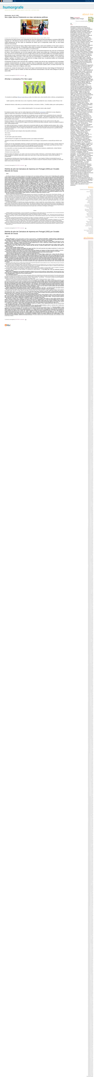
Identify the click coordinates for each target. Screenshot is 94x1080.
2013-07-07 (90, 589)
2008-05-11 (90, 334)
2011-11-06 (90, 519)
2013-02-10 (90, 572)
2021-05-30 (90, 929)
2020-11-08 (90, 897)
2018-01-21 (90, 796)
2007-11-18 (90, 310)
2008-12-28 (90, 366)
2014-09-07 (90, 645)
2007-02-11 (90, 271)
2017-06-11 (90, 776)
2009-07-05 (90, 396)
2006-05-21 (90, 242)
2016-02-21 (90, 714)
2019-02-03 (90, 830)
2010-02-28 (90, 429)
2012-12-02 (90, 567)
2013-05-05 (90, 579)
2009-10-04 (90, 408)
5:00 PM (17, 319)
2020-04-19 (90, 877)
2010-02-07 (90, 425)
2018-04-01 (90, 805)
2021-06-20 (90, 933)
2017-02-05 (90, 759)
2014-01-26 (90, 617)
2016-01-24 (90, 709)
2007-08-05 (90, 298)
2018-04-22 (90, 807)
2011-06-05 (90, 497)
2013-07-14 (90, 590)
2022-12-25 (90, 979)
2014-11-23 (90, 658)
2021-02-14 (90, 913)
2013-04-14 (90, 576)
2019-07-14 (90, 845)
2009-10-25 (90, 411)
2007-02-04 (90, 270)
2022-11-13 (90, 976)
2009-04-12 (90, 382)
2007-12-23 (90, 315)
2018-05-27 (90, 813)
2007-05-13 (90, 285)
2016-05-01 (90, 725)
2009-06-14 (90, 392)
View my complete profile (82, 21)
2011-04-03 (90, 487)
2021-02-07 (90, 912)
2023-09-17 (90, 995)
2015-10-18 (90, 695)
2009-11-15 (90, 414)
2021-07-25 (90, 938)
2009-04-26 (90, 385)
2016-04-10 (90, 721)
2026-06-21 (90, 1072)
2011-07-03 (90, 501)
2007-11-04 (90, 308)
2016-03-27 (90, 719)
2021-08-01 (90, 939)
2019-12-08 (90, 857)
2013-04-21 (90, 577)
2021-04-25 (90, 924)
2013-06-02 (90, 584)
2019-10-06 (90, 850)
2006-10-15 (90, 254)
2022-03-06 (90, 960)
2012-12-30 (90, 571)
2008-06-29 (90, 342)
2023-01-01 (90, 980)
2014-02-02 (90, 618)
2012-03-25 (90, 541)
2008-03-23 (90, 327)
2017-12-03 (90, 792)
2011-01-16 (90, 476)
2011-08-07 (90, 507)
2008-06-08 (90, 338)
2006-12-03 (90, 261)
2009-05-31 (90, 390)
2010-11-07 (90, 465)
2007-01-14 (90, 267)
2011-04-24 (90, 490)
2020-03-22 (90, 872)
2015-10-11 (90, 694)
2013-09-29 (90, 598)
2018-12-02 (90, 822)
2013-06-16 (90, 586)
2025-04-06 (90, 1042)
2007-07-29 (90, 297)
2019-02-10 (90, 831)
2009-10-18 (90, 410)
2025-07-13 (90, 1048)
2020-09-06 (90, 888)
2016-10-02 (90, 739)
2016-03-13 (90, 717)
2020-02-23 (90, 869)
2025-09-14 (90, 1049)
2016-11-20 (90, 747)
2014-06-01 (90, 637)
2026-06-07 (90, 1070)
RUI (92, 226)
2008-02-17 (90, 323)
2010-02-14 (90, 426)
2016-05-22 (90, 728)
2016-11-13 (90, 746)
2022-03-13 (90, 961)
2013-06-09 (90, 585)
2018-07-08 (90, 814)
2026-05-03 (90, 1066)
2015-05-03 (90, 677)
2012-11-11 (90, 565)
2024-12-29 (90, 1028)
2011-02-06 (90, 479)
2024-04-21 (90, 1012)
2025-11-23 (90, 1054)
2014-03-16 (90, 625)
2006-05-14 (90, 240)
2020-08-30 (90, 886)
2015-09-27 (90, 692)
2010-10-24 (90, 463)
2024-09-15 (90, 1017)
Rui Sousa (91, 229)
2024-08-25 (90, 1015)
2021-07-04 (90, 935)
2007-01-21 (90, 268)
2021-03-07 (90, 916)
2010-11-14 (90, 466)
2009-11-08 (90, 413)
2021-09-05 (90, 943)
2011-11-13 (90, 520)
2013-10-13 (90, 600)
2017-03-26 (90, 767)
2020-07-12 (90, 883)
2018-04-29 (90, 808)
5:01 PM (17, 228)
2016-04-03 (90, 720)
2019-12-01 (90, 856)
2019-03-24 (90, 836)
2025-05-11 (90, 1047)
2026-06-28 (90, 1074)
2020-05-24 (90, 882)
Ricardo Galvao (89, 224)
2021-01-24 (90, 910)
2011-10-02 (90, 513)
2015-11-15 (90, 699)
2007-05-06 (90, 283)
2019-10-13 (90, 851)
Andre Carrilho (90, 198)
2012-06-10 (90, 553)
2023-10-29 (90, 998)
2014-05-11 (90, 633)
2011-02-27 (90, 481)
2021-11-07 (90, 944)
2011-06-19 (90, 499)
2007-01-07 (90, 266)
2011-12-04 (90, 523)
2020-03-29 (90, 873)
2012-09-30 (90, 561)
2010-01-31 (90, 424)
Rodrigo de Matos (89, 225)
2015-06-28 (90, 685)
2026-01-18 (90, 1059)
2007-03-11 (90, 275)
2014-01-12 (90, 615)
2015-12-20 (90, 704)
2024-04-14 (90, 1011)
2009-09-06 (90, 403)
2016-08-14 (90, 736)
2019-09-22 (90, 848)
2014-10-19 (90, 652)
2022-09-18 (90, 973)
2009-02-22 (90, 375)
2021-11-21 (90, 946)
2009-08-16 (90, 402)
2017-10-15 (90, 784)
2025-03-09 (90, 1037)
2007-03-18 (90, 276)
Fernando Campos (89, 204)
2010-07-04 (90, 448)
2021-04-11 (90, 922)
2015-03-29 (90, 674)
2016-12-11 (90, 750)
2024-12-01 (90, 1024)
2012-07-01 (90, 555)
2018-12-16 (90, 823)
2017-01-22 (90, 757)
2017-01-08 (90, 754)
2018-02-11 (90, 798)
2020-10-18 (90, 894)
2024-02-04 (90, 1004)
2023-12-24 (90, 1001)
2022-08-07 (90, 969)
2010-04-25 (90, 437)
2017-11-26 (90, 791)
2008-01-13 (90, 319)
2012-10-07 (90, 562)
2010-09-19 (90, 457)
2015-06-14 (90, 683)
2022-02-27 (90, 959)
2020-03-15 (90, 871)
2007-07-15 (90, 294)
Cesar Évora (90, 201)
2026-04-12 (90, 1063)
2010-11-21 (90, 467)
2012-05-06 (90, 548)
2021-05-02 (90, 925)
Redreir (91, 190)
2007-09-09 (90, 301)
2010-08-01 (90, 453)
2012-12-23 (90, 570)
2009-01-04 (90, 367)
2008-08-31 (90, 348)
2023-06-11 (90, 994)
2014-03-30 (90, 627)
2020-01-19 (90, 863)
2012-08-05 (90, 559)
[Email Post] (25, 75)
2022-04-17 (90, 966)
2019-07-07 (90, 844)
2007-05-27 (90, 287)
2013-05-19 (90, 582)
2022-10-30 (90, 975)
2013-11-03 (90, 604)
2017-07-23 (90, 780)
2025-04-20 (90, 1044)
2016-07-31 (90, 735)
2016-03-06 (90, 716)
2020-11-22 (90, 900)
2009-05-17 (90, 388)
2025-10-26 (90, 1052)
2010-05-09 (90, 440)
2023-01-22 (90, 982)
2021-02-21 (90, 914)
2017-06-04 (90, 775)
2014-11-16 (90, 656)
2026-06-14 (90, 1071)
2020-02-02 (90, 866)
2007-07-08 (90, 293)
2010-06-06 (90, 444)
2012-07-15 (90, 556)
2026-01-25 (90, 1060)
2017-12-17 (90, 794)
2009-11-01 (90, 412)
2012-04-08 (90, 543)
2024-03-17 (90, 1009)
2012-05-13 (90, 549)
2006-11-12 (90, 258)
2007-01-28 (90, 269)
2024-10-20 (90, 1022)
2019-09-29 (90, 849)
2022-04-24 (90, 967)
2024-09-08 (90, 1016)
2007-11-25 (90, 311)
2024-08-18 (90, 1014)
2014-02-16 (90, 620)
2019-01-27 (90, 829)
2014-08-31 (90, 644)
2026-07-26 (90, 1075)
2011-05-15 (90, 494)
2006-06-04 (90, 243)
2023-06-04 (90, 993)
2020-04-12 (90, 875)
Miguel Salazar (90, 213)
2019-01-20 (90, 828)
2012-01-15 (90, 530)
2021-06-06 (90, 931)
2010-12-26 (90, 473)
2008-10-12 (90, 354)
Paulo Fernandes (89, 216)
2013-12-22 (90, 611)
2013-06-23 (90, 587)
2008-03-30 (90, 329)
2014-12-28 (90, 662)
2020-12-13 (90, 903)
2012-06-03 (90, 552)
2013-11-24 (90, 607)
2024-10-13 (90, 1021)
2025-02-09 (90, 1034)
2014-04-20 (90, 630)
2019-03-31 (90, 837)
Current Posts (90, 1076)
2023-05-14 (90, 990)
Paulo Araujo (90, 215)
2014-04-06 (90, 628)
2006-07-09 (90, 247)
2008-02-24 (90, 324)
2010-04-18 (90, 436)
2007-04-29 (90, 282)
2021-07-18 (90, 937)
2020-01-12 (90, 862)
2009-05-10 (90, 387)
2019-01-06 (90, 826)
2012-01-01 (90, 528)
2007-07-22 (90, 296)
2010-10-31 (90, 464)
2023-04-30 (90, 989)
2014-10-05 (90, 650)
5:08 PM (17, 75)
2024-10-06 (90, 1020)
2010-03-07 (90, 430)
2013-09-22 (90, 597)
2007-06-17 (90, 290)
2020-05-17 (90, 881)
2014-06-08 (90, 638)
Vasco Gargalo (90, 231)
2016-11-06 (90, 745)
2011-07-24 (90, 505)
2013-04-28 (90, 578)
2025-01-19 (90, 1031)
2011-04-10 (90, 488)
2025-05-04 (90, 1046)
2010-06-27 (90, 447)
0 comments (21, 75)
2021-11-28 (90, 947)
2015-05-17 (90, 680)
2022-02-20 (90, 958)
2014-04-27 (90, 631)
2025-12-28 (90, 1057)
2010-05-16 (90, 441)
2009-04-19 (90, 384)
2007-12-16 (90, 314)
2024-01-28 (90, 1003)
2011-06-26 (90, 500)
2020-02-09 (90, 867)
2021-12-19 (90, 950)
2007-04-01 (90, 278)
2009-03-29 (90, 380)
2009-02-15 (90, 374)
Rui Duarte (90, 227)
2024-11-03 (90, 1023)
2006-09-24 (90, 250)
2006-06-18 (90, 244)
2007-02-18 (90, 272)
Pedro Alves (90, 219)
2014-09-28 (90, 649)
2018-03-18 (90, 804)
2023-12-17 (90, 1000)
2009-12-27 (90, 421)
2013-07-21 (90, 592)
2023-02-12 (90, 983)
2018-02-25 (90, 801)
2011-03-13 (90, 484)
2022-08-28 (90, 970)
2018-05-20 (90, 812)
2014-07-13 (90, 640)
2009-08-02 (90, 400)
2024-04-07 (90, 1010)
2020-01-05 (90, 861)
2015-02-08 (90, 667)
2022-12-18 (90, 978)
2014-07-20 (90, 641)
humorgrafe (77, 17)
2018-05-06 (90, 809)
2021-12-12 (90, 949)
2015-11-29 (90, 700)
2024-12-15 (90, 1026)
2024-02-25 (90, 1008)
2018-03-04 (90, 802)
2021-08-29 (90, 942)
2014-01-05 (90, 614)
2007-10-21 (90, 305)
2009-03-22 (90, 379)
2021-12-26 (90, 951)
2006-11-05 (90, 257)
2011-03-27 (90, 486)
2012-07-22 (90, 557)
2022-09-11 (90, 972)
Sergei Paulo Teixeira (88, 230)
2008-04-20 (90, 332)
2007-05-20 (90, 286)
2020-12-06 (90, 902)
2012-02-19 (90, 535)
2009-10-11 (90, 409)
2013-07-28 (90, 593)
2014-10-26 (90, 653)
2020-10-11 (90, 893)
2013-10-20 (90, 601)
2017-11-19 (90, 790)
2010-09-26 (90, 458)
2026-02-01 (90, 1061)
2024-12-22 (90, 1027)
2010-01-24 (90, 423)
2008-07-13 (90, 344)
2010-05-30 (90, 443)
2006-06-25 (90, 245)
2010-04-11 (90, 435)
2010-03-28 (90, 433)
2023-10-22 (90, 997)
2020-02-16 (90, 868)
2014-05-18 (90, 634)
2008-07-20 (90, 345)
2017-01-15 (90, 756)
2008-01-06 (90, 318)
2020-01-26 (90, 864)
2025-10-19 (90, 1050)
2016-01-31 (90, 710)
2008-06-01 (90, 337)
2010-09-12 (90, 456)
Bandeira (91, 196)
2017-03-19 (90, 765)
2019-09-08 (90, 847)
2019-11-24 (90, 855)
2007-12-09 (90, 313)
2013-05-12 (90, 581)
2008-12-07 (90, 363)
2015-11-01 (90, 697)
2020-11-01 (90, 896)
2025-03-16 (90, 1038)
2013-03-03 (90, 573)
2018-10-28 (90, 817)
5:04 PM (17, 165)
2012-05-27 (90, 551)
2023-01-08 (90, 981)
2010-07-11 (90, 450)
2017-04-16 (90, 769)
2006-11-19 (90, 259)
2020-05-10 (90, 880)
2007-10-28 (90, 307)
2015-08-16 (90, 691)
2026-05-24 (90, 1068)
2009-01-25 (90, 370)
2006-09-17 (90, 249)
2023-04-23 (90, 988)
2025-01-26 (90, 1032)
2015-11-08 (90, 698)
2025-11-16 (90, 1053)
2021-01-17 (90, 908)
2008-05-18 (90, 335)
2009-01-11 (90, 368)
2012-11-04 (90, 564)
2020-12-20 (90, 904)
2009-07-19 (90, 398)
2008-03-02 (90, 325)
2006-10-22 (90, 255)
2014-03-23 (90, 626)
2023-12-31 (90, 1002)
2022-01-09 (90, 954)
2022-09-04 (90, 971)
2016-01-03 (90, 706)
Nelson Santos (90, 214)
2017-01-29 (90, 758)
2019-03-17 (90, 835)
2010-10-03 (90, 459)
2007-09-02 (90, 300)
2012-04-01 (90, 542)
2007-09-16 (90, 302)
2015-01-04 (90, 663)
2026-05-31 (90, 1069)
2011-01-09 (90, 475)
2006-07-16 (90, 248)
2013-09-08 (90, 595)
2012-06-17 (90, 554)
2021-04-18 (90, 923)
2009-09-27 (90, 407)
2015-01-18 (90, 665)
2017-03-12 (90, 764)
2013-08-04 (90, 594)
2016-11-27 (90, 748)
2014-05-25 (90, 636)
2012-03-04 (90, 538)
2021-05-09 (90, 926)
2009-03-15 (90, 378)
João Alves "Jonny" (89, 210)
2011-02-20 (90, 480)
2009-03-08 (90, 377)
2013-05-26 (90, 583)
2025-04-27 (90, 1045)
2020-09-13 (90, 889)
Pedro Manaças (89, 221)
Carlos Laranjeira (89, 199)
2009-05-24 (90, 389)
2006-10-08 (90, 253)
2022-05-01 (90, 968)
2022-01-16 (90, 955)
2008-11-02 (90, 357)
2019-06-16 (90, 841)
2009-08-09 (90, 401)
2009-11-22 (90, 415)
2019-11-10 (90, 853)
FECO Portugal (89, 191)
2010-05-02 (90, 439)
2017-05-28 (90, 774)
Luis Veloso (90, 212)
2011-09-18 (90, 511)
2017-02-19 (90, 761)
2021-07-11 (90, 936)
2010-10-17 (90, 462)
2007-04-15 (90, 280)
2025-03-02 (90, 1036)
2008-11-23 (90, 360)
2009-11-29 (90, 417)
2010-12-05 (90, 469)
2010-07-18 (90, 451)
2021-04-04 (90, 921)
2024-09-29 (90, 1019)
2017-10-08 (90, 783)
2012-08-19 (90, 560)
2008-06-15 (90, 340)
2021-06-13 (90, 932)
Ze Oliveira (90, 232)
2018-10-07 (90, 816)
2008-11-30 (90, 362)
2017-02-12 (90, 760)
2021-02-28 (90, 915)
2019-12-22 (90, 859)
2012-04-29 (90, 546)
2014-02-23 (90, 621)
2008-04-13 (90, 331)
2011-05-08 (90, 493)
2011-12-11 (90, 524)
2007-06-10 (90, 289)
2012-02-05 (90, 533)
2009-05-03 (90, 386)
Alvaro (91, 192)
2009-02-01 (90, 371)
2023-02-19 (90, 984)
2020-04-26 (90, 878)
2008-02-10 (90, 322)
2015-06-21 (90, 684)
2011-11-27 (90, 522)
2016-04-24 (90, 724)
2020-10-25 (90, 895)
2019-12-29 (90, 860)
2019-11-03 (90, 852)
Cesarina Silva (90, 202)
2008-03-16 (90, 326)
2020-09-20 (90, 890)
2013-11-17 (90, 606)
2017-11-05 (90, 787)
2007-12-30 (90, 316)
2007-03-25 (90, 277)
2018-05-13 (90, 811)
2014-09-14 (90, 647)
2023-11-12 (90, 999)
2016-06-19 (90, 732)
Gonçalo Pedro (90, 207)
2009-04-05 (90, 381)
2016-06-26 (90, 734)
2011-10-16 (90, 516)
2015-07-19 (90, 688)
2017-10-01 (90, 782)
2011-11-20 (90, 521)
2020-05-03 (90, 879)
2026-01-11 (90, 1058)
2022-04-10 (90, 965)
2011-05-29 (90, 496)
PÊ (92, 218)
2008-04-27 (90, 333)
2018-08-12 (90, 815)
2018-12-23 (90, 824)
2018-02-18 (90, 800)
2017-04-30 (90, 771)
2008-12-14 (90, 364)
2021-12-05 (90, 948)
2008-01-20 (90, 320)
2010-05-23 (90, 442)
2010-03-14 (90, 431)
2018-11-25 (90, 820)
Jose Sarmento (89, 211)
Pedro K (91, 220)
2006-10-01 (90, 251)
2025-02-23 (90, 1035)
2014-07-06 (90, 639)
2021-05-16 (90, 927)
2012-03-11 (90, 539)
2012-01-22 (90, 531)
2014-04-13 (90, 629)
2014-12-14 (90, 660)
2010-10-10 (90, 461)
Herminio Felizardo (89, 209)
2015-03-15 (90, 672)
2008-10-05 (90, 353)
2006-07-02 (90, 246)
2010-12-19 (90, 472)
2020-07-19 (90, 884)
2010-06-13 (90, 445)
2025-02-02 (90, 1033)
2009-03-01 (90, 376)
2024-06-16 (90, 1013)
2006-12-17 (90, 264)
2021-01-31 (90, 911)
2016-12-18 (90, 751)
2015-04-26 (90, 676)
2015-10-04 (90, 693)
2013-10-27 (90, 603)
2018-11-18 (90, 819)
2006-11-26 (90, 260)
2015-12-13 (90, 703)
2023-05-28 (90, 992)
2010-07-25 (90, 452)
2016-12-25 (90, 752)
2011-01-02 (90, 474)
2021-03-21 (90, 918)
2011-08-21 (90, 509)
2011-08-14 (90, 508)
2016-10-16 (90, 741)
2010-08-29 (90, 454)
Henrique (91, 208)
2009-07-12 (90, 397)
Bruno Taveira (90, 197)
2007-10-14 (90, 304)
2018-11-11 (90, 818)
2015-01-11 (90, 664)
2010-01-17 (90, 422)
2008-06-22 (90, 341)
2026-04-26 (90, 1065)
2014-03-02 (90, 622)
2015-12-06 (90, 702)
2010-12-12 (90, 470)
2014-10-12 (90, 651)
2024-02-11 (90, 1005)
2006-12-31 (90, 265)
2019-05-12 (90, 839)
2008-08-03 (90, 346)
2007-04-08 (90, 279)
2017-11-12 (90, 789)
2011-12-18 (90, 526)
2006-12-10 (90, 263)
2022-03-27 (90, 964)
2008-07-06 (90, 343)
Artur (92, 194)
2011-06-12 (90, 498)
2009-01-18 (90, 369)
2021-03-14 (90, 917)
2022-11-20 (90, 977)
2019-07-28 (90, 846)
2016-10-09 (90, 740)
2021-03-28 (90, 919)
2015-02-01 (90, 666)
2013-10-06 (90, 599)
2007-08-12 (90, 299)
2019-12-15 (90, 858)
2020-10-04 (90, 892)
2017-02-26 (90, 762)
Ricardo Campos (89, 223)
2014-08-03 (90, 642)
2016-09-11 (90, 737)
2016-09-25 (90, 738)
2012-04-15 (90, 544)
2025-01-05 (90, 1030)
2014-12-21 (90, 661)
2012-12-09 (90, 568)
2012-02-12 (90, 534)
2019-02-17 (90, 833)
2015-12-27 (90, 705)
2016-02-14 (90, 713)
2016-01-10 (90, 707)
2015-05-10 (90, 678)
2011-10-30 (90, 518)
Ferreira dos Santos (88, 205)
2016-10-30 (90, 743)
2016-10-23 (90, 742)
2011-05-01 (90, 491)
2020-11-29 (90, 901)
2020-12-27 (90, 905)
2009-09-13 (90, 404)
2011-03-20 (90, 485)
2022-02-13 (90, 957)
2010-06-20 (90, 446)
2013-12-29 (90, 612)
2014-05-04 (90, 632)
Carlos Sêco (90, 200)
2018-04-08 (90, 806)
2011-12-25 (90, 527)
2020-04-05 (90, 874)
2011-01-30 (90, 478)
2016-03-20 (90, 718)
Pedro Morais (90, 222)
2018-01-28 (90, 797)
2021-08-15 (90, 940)
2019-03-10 (90, 834)
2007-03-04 (90, 274)
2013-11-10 (90, 605)
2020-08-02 (90, 885)
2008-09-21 (90, 351)
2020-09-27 (90, 891)
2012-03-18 (90, 540)
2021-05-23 (90, 928)
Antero (91, 193)
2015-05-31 (90, 682)
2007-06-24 (90, 291)
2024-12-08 (90, 1025)
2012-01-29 (90, 532)
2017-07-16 (90, 779)
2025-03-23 (90, 1039)
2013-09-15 (90, 596)
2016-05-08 (90, 726)
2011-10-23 (90, 517)
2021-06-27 (90, 934)
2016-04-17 (90, 723)
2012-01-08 (90, 529)
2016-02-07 (90, 712)
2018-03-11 (90, 803)
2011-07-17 (90, 504)
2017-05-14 (90, 773)
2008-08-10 (90, 347)
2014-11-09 (90, 655)
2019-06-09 (90, 840)
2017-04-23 (90, 770)
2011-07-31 (90, 506)
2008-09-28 (90, 352)
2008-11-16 (90, 359)
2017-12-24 (90, 795)
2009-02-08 (90, 373)
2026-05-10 (90, 1067)
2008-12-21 (90, 365)
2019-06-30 (90, 842)
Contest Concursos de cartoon (86, 189)
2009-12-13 (90, 419)
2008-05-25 (90, 336)
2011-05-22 (90, 495)
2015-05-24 (90, 681)
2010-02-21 (90, 428)
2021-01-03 (90, 906)
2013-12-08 (90, 609)
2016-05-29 (90, 729)
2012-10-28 (90, 563)
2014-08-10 (90, 643)
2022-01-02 (90, 953)
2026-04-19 (90, 1064)
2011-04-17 (90, 489)
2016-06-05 (90, 730)
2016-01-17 (90, 708)
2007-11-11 (90, 309)
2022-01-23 (90, 956)
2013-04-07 (90, 575)
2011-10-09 (90, 515)
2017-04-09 (90, 768)
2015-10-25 (90, 696)
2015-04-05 (90, 675)
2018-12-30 (90, 825)
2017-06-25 (90, 778)
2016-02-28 (90, 715)
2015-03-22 (90, 673)
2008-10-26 (90, 356)
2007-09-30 (90, 303)
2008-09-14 (90, 349)
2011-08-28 (90, 510)
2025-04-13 (90, 1043)
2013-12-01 (90, 608)
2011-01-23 (90, 477)
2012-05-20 (90, 550)
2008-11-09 (90, 358)
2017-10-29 (90, 786)
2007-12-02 (90, 312)
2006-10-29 (90, 256)
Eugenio (91, 203)
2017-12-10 (90, 793)
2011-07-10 (90, 502)
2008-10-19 (90, 355)
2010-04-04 (90, 434)
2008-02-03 (90, 321)
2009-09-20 (90, 406)
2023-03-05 (90, 987)
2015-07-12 (90, 687)
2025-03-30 (90, 1041)
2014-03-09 (90, 623)
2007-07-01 (90, 292)
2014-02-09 (90, 619)
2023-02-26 (90, 986)
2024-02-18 (90, 1006)
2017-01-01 (90, 753)
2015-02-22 (90, 670)
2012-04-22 (90, 545)
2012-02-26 (90, 537)
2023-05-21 (90, 991)
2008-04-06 (90, 330)
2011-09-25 (90, 512)
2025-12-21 (90, 1056)
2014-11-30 (90, 659)
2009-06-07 (90, 391)
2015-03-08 (90, 671)
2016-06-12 (90, 731)
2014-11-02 (90, 654)
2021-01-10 (90, 907)
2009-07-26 (90, 399)
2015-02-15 (90, 669)
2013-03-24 (90, 574)
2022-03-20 (90, 962)
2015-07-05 (90, 686)
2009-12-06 (90, 418)
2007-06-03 (90, 288)
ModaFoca (90, 233)
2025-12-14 (90, 1055)
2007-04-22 (90, 281)
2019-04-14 (90, 838)
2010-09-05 (90, 455)
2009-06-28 (90, 395)
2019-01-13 (90, 827)
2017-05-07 (90, 772)
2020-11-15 (90, 899)
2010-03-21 (90, 432)
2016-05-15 (90, 727)
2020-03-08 (90, 870)
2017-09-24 (90, 781)
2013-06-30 (90, 588)
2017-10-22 (90, 785)
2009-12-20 (90, 420)
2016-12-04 (90, 749)
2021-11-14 (90, 945)
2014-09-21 (90, 648)
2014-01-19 (90, 616)
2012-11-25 (90, 566)
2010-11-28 (90, 468)
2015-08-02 (90, 689)
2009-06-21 (90, 393)
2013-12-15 (90, 610)
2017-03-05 (90, 763)
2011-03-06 (90, 483)
